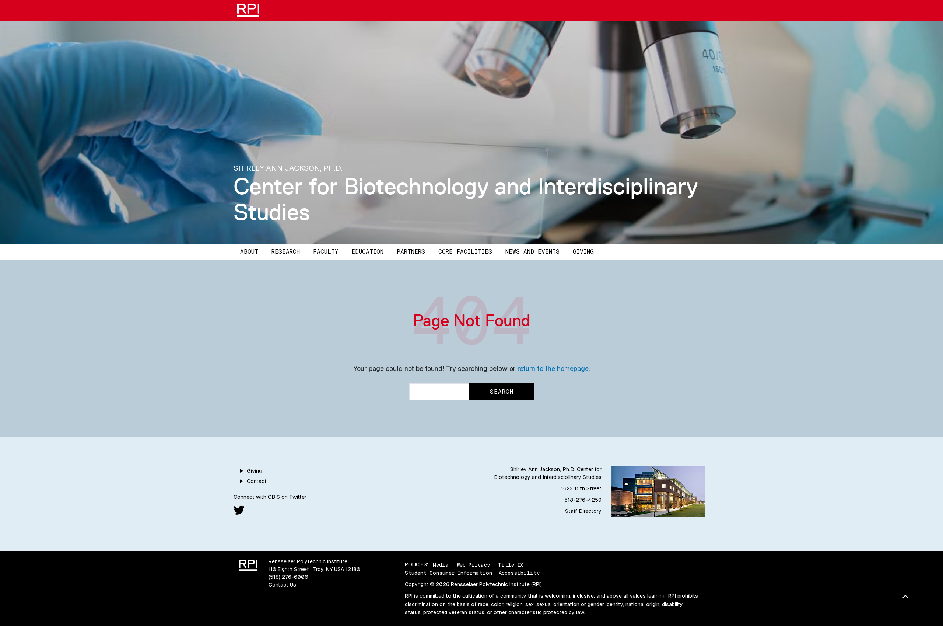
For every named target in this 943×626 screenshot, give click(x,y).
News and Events (532, 251)
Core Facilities (465, 251)
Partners (411, 251)
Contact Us (282, 584)
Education (367, 251)
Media (441, 564)
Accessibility (519, 573)
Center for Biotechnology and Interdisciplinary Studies (466, 199)
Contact (257, 481)
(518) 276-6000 (288, 577)
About (249, 251)
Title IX (510, 564)
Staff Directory (583, 511)
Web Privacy (473, 564)
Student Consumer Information (448, 573)
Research (285, 251)
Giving (583, 251)
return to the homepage (553, 368)
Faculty (325, 251)
